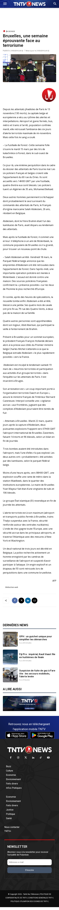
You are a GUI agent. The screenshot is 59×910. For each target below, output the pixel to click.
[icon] (4, 31)
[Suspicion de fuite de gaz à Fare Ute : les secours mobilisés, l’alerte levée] (10, 674)
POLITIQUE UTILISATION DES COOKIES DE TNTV (29, 901)
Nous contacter (11, 827)
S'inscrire (29, 870)
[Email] (34, 600)
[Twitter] (26, 758)
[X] (21, 600)
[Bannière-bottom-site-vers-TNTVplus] (29, 710)
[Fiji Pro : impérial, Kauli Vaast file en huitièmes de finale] (10, 657)
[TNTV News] (29, 749)
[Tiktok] (41, 758)
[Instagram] (18, 758)
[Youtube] (48, 758)
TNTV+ (7, 831)
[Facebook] (15, 600)
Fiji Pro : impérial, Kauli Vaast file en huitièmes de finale (37, 655)
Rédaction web (11, 587)
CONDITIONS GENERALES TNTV (40, 898)
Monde (11, 31)
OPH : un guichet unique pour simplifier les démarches (35, 638)
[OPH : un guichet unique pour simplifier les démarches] (10, 639)
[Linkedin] (28, 600)
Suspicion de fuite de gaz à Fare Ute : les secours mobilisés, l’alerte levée (37, 673)
